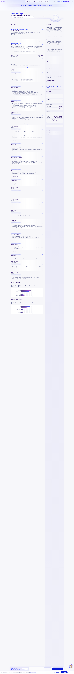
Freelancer (58, 1)
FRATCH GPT (40, 1)
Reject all (57, 672)
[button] (24, 20)
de (72, 1)
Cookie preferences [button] (33, 672)
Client (61, 1)
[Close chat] (73, 665)
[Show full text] (27, 53)
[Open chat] (71, 666)
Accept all (64, 672)
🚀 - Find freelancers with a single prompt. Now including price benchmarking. (36, 5)
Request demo (66, 1)
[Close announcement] (53, 5)
